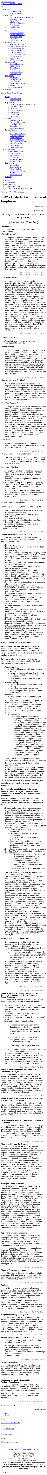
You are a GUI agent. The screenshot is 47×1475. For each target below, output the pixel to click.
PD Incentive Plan (16, 87)
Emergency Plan (15, 74)
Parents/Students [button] (11, 130)
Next (7, 1415)
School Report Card (16, 58)
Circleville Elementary (17, 35)
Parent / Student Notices (18, 46)
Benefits (12, 85)
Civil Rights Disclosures (18, 54)
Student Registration (17, 48)
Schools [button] (8, 118)
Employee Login (15, 11)
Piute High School (16, 37)
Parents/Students (11, 42)
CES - (22, 1449)
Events (7, 1472)
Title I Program (15, 27)
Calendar (8, 89)
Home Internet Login (17, 44)
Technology (14, 29)
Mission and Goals (16, 72)
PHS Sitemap (33, 1449)
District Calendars (16, 56)
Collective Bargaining (17, 83)
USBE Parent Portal (17, 60)
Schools (8, 31)
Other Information (16, 50)
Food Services (14, 25)
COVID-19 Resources (17, 23)
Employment (9, 76)
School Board (10, 62)
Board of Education (16, 64)
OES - (26, 1449)
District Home (14, 1449)
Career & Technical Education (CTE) (22, 17)
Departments (9, 15)
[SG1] (13, 516)
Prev (6, 1413)
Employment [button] (9, 163)
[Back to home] (11, 4)
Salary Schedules (15, 81)
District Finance (15, 70)
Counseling (13, 39)
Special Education (16, 19)
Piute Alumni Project (17, 52)
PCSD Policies (15, 66)
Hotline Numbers (16, 13)
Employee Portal (15, 80)
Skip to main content (8, 2)
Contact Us (13, 21)
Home (7, 9)
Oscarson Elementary (17, 33)
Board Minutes (15, 68)
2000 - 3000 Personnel (15, 192)
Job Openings (14, 78)
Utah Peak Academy (17, 41)
